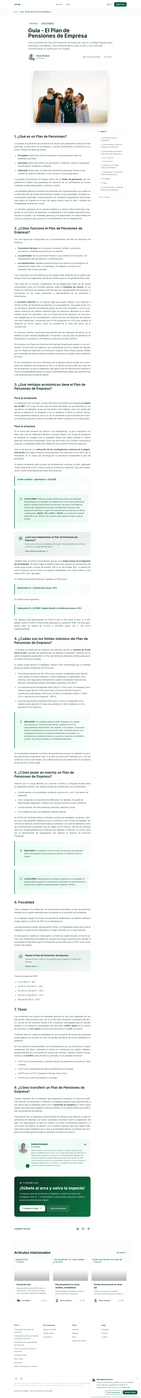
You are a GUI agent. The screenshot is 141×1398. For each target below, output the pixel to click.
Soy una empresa (58, 1208)
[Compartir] (88, 1229)
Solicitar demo (48, 1333)
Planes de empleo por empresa (25, 1366)
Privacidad (105, 1329)
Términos (104, 1333)
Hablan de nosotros (79, 1341)
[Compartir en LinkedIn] (78, 1229)
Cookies (104, 1337)
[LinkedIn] (16, 1378)
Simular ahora (30, 966)
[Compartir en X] (83, 1229)
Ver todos (120, 1252)
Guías (68, 4)
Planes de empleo (49, 1329)
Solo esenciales (113, 1392)
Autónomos (18, 1362)
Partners (75, 1333)
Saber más (120, 4)
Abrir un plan (18, 1359)
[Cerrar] (137, 1378)
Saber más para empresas (35, 551)
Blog (16, 12)
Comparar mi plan (31, 1208)
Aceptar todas (130, 1392)
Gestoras (75, 1329)
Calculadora (47, 1337)
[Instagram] (21, 1378)
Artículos (59, 4)
